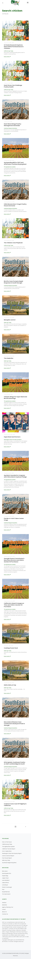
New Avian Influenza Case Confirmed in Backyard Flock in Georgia (14, 723)
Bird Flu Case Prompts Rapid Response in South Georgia (13, 282)
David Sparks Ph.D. (6, 873)
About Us (4, 911)
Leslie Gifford (5, 882)
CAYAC (4, 909)
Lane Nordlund (5, 880)
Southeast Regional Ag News (9, 862)
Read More (7, 56)
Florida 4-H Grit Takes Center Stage (14, 519)
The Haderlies (8, 358)
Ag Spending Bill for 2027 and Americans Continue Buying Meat (15, 163)
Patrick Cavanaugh (7, 887)
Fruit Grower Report (7, 858)
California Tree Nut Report (8, 849)
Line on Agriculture (6, 851)
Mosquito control (9, 320)
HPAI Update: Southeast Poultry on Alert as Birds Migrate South (14, 763)
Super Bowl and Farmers (12, 437)
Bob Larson (5, 871)
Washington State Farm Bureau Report (12, 853)
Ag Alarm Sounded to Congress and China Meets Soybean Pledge (15, 476)
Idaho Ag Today (6, 860)
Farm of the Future (7, 842)
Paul (3, 889)
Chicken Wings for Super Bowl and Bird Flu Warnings (15, 397)
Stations (4, 902)
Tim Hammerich (6, 894)
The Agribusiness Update (8, 846)
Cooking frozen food (11, 648)
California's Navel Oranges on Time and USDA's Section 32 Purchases (14, 604)
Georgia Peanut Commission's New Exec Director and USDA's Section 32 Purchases (14, 560)
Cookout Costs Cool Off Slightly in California (15, 804)
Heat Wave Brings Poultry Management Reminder (12, 124)
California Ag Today (7, 844)
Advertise (4, 905)
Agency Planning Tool (7, 907)
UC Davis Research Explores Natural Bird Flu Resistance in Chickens (14, 46)
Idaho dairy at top (10, 685)
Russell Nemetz (6, 891)
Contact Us (5, 914)
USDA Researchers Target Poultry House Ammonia (15, 205)
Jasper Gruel (5, 878)
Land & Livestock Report (8, 855)
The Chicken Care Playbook (13, 243)
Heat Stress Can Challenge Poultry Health (13, 86)
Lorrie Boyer (5, 885)
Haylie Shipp (5, 875)
